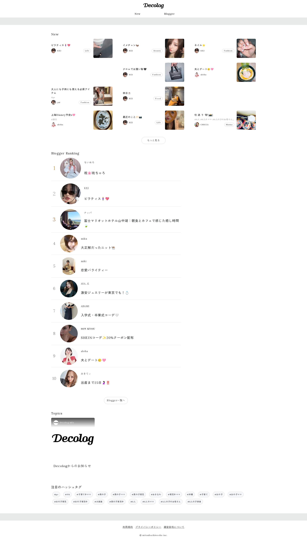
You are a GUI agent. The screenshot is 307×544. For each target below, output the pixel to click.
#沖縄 (190, 494)
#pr (53, 97)
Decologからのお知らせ (72, 466)
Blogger (169, 13)
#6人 (197, 119)
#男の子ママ (119, 494)
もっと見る (153, 140)
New (138, 13)
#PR (67, 494)
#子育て (204, 494)
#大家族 (98, 501)
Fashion (228, 50)
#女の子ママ (235, 494)
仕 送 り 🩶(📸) (203, 114)
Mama (229, 124)
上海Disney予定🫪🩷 (63, 114)
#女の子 (219, 494)
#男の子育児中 (116, 501)
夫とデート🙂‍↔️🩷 (204, 69)
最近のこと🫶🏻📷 (132, 117)
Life (87, 50)
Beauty (157, 50)
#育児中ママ (174, 494)
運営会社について (174, 527)
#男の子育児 (138, 494)
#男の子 (102, 494)
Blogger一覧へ (116, 400)
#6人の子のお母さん (222, 119)
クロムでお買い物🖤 (135, 69)
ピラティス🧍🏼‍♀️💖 (61, 45)
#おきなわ (156, 494)
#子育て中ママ (84, 494)
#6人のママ (206, 119)
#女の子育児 (60, 501)
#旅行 (54, 119)
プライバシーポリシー (148, 527)
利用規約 (128, 527)
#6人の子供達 (194, 501)
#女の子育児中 (80, 501)
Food (158, 98)
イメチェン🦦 (131, 45)
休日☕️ (127, 93)
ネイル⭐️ (199, 45)
